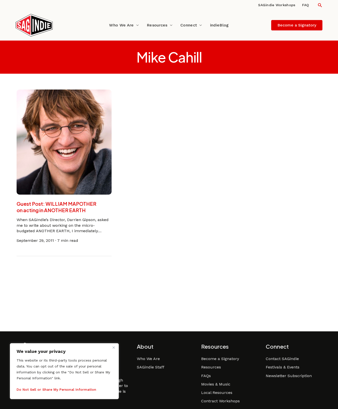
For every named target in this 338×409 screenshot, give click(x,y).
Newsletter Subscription (289, 375)
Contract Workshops (220, 401)
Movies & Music (215, 384)
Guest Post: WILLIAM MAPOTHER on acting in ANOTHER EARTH (56, 207)
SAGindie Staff (150, 367)
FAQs (206, 375)
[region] (64, 371)
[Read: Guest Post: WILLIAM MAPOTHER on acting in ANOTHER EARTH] (64, 141)
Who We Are (121, 25)
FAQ (305, 5)
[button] (319, 5)
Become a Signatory (220, 358)
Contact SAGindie (282, 358)
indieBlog (219, 25)
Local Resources (216, 392)
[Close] (114, 347)
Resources (157, 25)
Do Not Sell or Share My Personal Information (56, 389)
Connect (188, 25)
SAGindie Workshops (276, 5)
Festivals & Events (282, 367)
